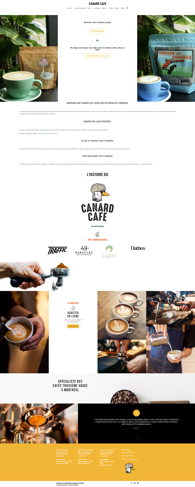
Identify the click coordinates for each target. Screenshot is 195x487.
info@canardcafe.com (128, 452)
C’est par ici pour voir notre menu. (48, 133)
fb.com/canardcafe (127, 456)
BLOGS (89, 8)
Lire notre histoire (97, 226)
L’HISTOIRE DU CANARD (80, 8)
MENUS (104, 8)
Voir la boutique (97, 30)
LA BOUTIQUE (97, 8)
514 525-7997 (82, 456)
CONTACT (117, 8)
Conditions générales (78, 483)
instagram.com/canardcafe (129, 459)
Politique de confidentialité (63, 483)
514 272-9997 (104, 456)
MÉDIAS (111, 8)
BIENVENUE (69, 8)
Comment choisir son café (97, 55)
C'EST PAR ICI (73, 326)
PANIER (122, 8)
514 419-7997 (60, 456)
